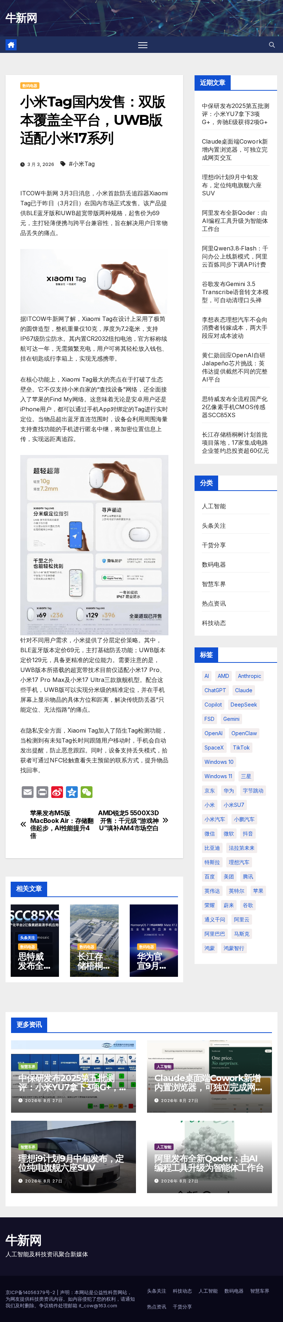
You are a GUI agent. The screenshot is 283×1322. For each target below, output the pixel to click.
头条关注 (27, 937)
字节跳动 (253, 790)
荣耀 (210, 905)
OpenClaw (244, 733)
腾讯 (248, 876)
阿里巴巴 (215, 934)
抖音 (248, 833)
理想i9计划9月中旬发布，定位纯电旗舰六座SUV (232, 185)
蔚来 (229, 905)
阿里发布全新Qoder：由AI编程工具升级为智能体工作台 (235, 220)
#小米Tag (82, 163)
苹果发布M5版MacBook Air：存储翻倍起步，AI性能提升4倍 (62, 824)
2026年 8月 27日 (44, 1100)
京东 (210, 790)
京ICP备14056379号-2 (31, 1292)
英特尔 (236, 891)
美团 (229, 876)
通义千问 (215, 919)
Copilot (213, 704)
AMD (223, 676)
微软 (229, 833)
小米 (210, 805)
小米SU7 (234, 805)
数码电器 (29, 85)
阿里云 (241, 919)
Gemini (231, 719)
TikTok (241, 747)
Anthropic (249, 676)
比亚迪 (212, 848)
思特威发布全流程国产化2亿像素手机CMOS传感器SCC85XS (235, 407)
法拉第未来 (242, 848)
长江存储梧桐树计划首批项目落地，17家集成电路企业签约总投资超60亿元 (235, 442)
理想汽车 (239, 862)
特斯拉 (212, 862)
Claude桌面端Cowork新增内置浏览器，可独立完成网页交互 (235, 149)
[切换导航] (143, 44)
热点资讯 (214, 603)
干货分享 (214, 545)
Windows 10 (219, 762)
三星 (246, 776)
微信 (210, 833)
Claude (243, 690)
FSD (209, 719)
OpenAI (214, 733)
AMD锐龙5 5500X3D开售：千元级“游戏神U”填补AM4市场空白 (128, 820)
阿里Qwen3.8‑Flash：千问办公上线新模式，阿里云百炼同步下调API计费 (235, 256)
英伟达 (212, 891)
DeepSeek (244, 704)
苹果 (258, 891)
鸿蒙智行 (234, 948)
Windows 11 (218, 776)
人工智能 (214, 506)
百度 (210, 876)
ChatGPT (215, 690)
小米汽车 (215, 819)
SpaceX (214, 747)
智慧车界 (214, 584)
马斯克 (241, 934)
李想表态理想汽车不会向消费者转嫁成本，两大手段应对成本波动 (235, 327)
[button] (272, 44)
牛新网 (21, 18)
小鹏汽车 (244, 819)
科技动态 (214, 622)
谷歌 (248, 905)
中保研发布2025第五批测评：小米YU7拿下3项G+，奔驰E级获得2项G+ (236, 114)
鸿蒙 (210, 948)
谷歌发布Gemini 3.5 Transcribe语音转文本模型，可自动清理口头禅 (235, 292)
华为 (229, 790)
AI (207, 676)
